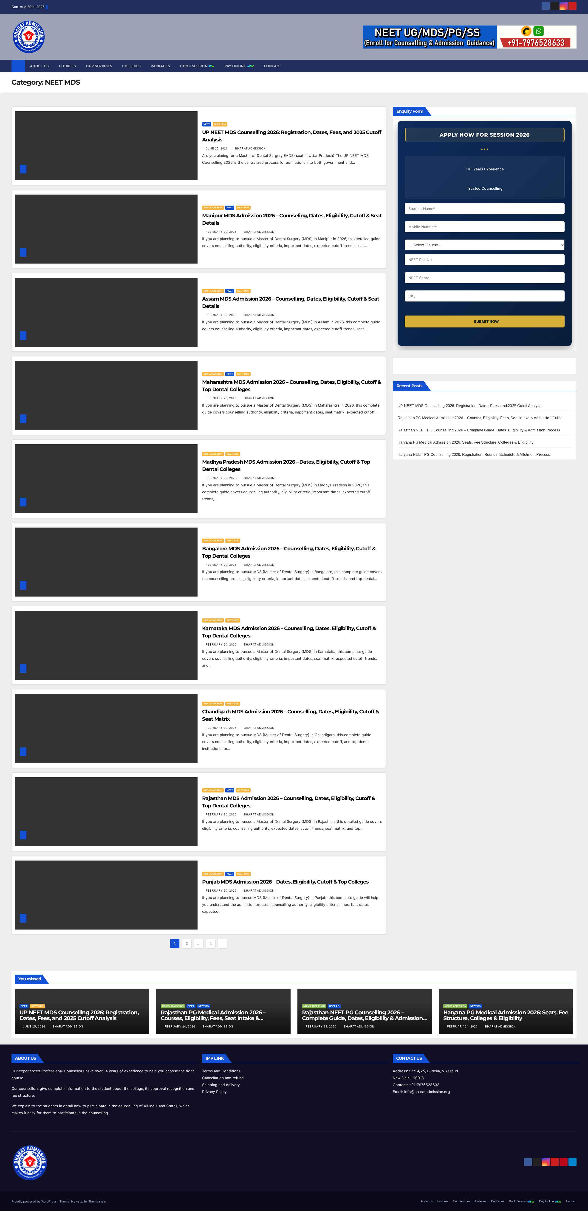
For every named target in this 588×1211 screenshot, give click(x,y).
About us (39, 66)
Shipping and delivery (221, 1084)
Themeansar (97, 1201)
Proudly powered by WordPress (34, 1201)
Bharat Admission (250, 148)
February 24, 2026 (180, 1026)
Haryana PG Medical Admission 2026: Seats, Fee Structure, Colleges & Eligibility (465, 442)
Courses (67, 66)
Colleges (131, 66)
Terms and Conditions (221, 1071)
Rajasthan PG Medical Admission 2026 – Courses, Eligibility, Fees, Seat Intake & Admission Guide (480, 418)
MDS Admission (213, 207)
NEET (207, 124)
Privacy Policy (214, 1091)
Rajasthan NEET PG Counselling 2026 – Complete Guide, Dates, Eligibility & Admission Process (479, 430)
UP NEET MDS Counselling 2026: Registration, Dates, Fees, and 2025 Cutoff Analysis (470, 406)
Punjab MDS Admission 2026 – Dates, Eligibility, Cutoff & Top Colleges (285, 882)
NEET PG (203, 1006)
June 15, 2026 (217, 148)
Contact (272, 66)
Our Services (99, 66)
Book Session (193, 66)
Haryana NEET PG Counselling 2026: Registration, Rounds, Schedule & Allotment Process (474, 454)
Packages (160, 66)
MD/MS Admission (173, 1006)
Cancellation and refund (223, 1078)
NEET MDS (220, 124)
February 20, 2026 (221, 231)
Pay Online (235, 66)
